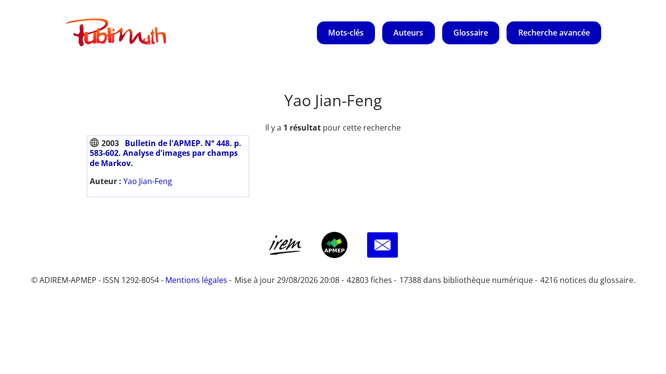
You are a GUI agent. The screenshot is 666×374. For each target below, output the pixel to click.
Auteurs (408, 32)
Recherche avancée (554, 32)
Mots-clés (346, 32)
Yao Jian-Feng (147, 181)
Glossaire (470, 32)
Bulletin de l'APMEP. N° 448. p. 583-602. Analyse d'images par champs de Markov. (165, 153)
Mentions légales (196, 280)
